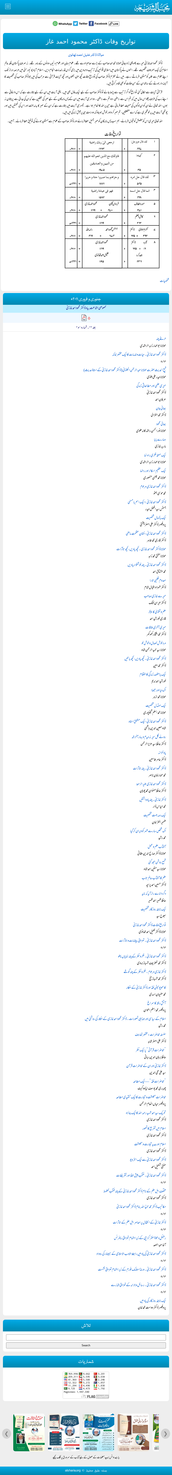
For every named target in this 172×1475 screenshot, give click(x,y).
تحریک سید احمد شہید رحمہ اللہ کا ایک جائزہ (146, 1113)
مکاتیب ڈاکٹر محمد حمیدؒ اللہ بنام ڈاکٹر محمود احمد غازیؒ (141, 1207)
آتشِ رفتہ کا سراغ (156, 1003)
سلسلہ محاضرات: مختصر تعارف (150, 1035)
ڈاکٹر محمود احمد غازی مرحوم (153, 487)
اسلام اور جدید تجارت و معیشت (150, 1144)
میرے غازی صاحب (155, 596)
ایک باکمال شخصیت (156, 518)
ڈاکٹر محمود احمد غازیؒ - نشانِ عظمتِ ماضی (146, 534)
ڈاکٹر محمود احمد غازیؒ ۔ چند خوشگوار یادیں (147, 565)
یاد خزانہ (162, 753)
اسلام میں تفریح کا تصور (154, 1129)
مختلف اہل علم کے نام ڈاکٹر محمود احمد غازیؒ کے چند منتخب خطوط (134, 1191)
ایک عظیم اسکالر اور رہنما (153, 471)
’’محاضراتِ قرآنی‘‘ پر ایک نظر (151, 1050)
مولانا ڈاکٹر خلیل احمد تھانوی (86, 55)
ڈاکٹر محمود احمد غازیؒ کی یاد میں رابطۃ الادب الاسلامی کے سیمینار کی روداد (131, 1254)
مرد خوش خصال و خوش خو (154, 643)
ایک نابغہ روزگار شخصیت (153, 909)
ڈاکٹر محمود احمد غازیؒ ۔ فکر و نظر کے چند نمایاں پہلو (142, 956)
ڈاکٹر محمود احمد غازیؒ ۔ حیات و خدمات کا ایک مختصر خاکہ (139, 355)
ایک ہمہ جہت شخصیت (154, 815)
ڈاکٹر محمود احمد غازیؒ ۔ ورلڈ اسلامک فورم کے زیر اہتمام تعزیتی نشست (132, 1270)
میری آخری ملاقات (155, 627)
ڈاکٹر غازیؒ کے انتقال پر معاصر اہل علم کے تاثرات (139, 1223)
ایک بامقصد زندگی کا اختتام (152, 674)
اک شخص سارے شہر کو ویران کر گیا (148, 831)
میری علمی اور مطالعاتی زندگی (151, 386)
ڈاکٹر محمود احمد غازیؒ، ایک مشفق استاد (147, 722)
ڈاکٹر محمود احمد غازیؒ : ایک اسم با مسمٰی (147, 502)
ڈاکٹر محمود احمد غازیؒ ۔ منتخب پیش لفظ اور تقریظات (141, 1176)
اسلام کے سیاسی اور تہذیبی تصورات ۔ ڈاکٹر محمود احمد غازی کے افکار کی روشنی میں (125, 1019)
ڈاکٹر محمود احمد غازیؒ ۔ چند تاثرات (149, 769)
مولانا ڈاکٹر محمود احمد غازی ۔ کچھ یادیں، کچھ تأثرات (141, 549)
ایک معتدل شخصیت (156, 706)
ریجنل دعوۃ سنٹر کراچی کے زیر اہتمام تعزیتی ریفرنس (140, 1238)
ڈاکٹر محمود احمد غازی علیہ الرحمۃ (151, 784)
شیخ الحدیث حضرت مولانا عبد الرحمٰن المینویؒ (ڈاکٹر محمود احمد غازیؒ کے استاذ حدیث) (124, 370)
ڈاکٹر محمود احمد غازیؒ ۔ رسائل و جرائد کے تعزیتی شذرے (138, 1285)
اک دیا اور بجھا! (158, 690)
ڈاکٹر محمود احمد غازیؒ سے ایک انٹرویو (148, 1160)
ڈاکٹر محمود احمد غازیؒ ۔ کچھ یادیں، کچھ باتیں (145, 659)
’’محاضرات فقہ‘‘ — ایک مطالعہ (149, 1081)
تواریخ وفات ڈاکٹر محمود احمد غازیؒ (149, 925)
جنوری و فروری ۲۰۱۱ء (86, 299)
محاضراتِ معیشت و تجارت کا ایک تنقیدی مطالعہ (141, 1097)
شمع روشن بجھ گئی (157, 862)
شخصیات (164, 281)
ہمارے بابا (160, 440)
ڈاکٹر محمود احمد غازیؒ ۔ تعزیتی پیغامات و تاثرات (142, 941)
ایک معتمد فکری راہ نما (155, 455)
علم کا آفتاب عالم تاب (154, 878)
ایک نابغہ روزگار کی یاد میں (153, 1301)
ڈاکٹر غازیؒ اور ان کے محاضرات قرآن (146, 1066)
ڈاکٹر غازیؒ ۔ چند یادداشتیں (152, 800)
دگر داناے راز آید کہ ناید (154, 894)
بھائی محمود (161, 424)
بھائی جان (161, 408)
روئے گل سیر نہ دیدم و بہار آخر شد (149, 737)
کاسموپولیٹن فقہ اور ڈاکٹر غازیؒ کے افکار (146, 988)
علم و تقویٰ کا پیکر (157, 612)
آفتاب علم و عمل (157, 847)
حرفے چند (161, 339)
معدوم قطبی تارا (158, 580)
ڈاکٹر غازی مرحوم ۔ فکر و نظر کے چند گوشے (145, 972)
